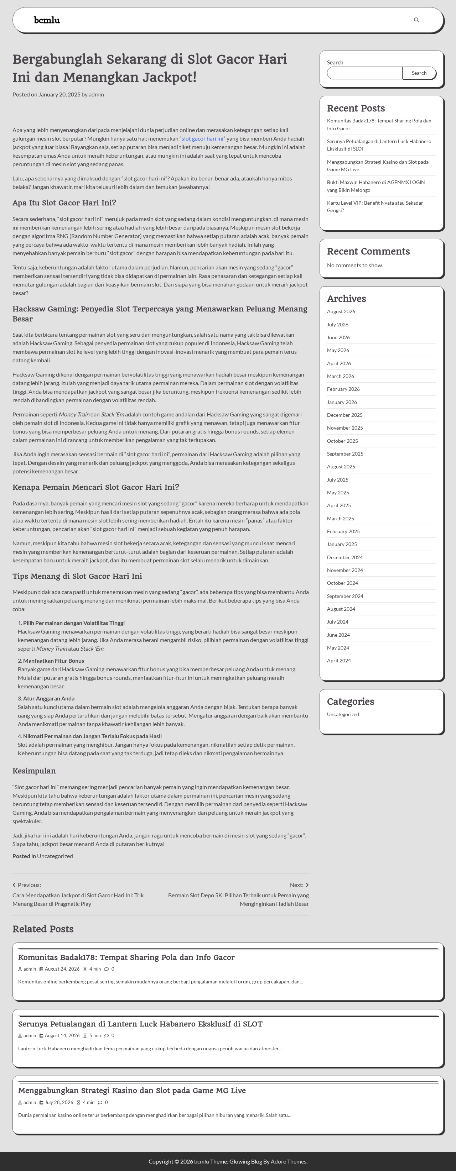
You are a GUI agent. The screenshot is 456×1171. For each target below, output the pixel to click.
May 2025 (338, 492)
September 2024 (345, 596)
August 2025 (341, 466)
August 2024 (341, 609)
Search (335, 62)
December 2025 (345, 415)
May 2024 (338, 648)
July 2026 (337, 324)
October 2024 (342, 583)
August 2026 (341, 311)
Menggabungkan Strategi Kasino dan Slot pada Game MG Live (132, 1090)
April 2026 (339, 363)
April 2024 (339, 660)
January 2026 (342, 402)
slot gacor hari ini (202, 138)
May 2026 (338, 350)
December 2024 (345, 557)
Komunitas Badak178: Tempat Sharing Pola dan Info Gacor (126, 957)
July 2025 (337, 479)
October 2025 (342, 440)
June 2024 (338, 634)
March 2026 (340, 376)
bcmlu (47, 19)
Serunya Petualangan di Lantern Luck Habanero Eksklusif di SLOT (140, 1024)
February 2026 (343, 389)
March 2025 (340, 518)
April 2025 (339, 505)
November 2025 (345, 428)
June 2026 (338, 337)
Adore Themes (288, 1161)
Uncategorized (55, 855)
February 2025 (343, 531)
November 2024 (345, 570)
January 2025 (342, 544)
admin (96, 94)
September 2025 (345, 454)
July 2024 (337, 622)
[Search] (416, 20)
